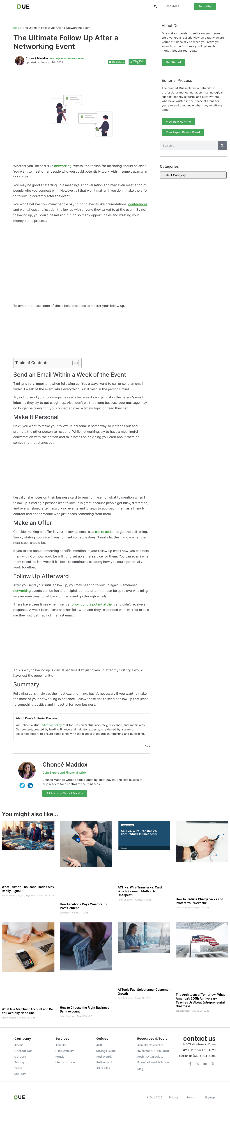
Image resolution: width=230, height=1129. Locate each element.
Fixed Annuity (64, 1051)
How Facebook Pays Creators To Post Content (83, 906)
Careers (20, 1057)
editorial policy (52, 725)
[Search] (222, 145)
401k (99, 1045)
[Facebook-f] (190, 1064)
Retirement (104, 1062)
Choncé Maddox (65, 764)
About (18, 1045)
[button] (155, 6)
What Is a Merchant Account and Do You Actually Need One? (27, 1011)
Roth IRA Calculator (151, 1057)
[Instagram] (212, 1064)
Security (20, 1074)
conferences (137, 204)
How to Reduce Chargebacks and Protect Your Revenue (199, 901)
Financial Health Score (153, 1062)
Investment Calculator (153, 1051)
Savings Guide (106, 1051)
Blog (16, 27)
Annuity (60, 1045)
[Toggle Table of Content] (74, 363)
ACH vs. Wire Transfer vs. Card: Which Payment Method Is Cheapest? (140, 891)
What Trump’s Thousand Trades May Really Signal (28, 889)
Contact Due (23, 1051)
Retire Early (104, 1057)
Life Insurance (65, 1062)
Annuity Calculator (150, 1045)
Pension (60, 1057)
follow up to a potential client (92, 604)
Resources (172, 6)
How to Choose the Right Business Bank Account (84, 1009)
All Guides (103, 1068)
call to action (105, 532)
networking (63, 166)
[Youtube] (205, 1064)
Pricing (19, 1062)
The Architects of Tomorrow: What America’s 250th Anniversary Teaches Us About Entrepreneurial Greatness (200, 1000)
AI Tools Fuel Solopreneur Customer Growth (144, 991)
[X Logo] (197, 1064)
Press (18, 1068)
